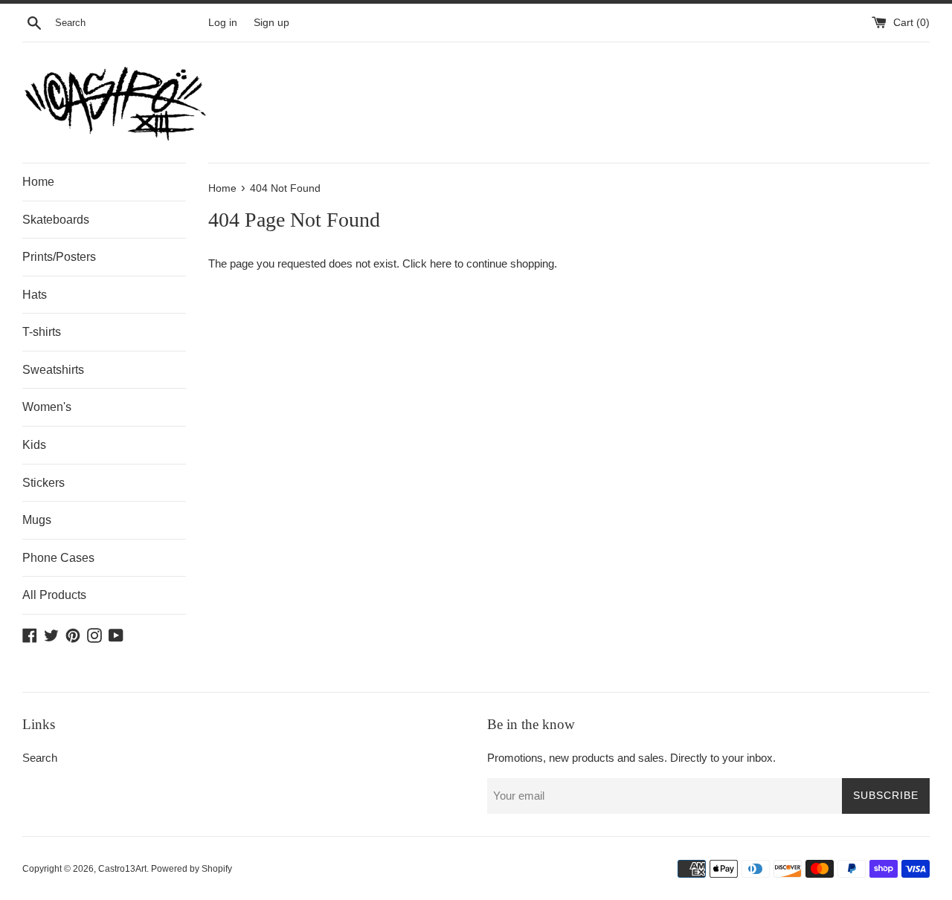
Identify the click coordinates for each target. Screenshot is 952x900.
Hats (34, 294)
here (440, 263)
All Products (54, 595)
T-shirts (41, 332)
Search (39, 757)
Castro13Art (122, 869)
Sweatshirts (53, 369)
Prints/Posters (59, 256)
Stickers (43, 482)
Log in (222, 22)
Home (38, 181)
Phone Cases (58, 557)
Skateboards (55, 219)
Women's (46, 407)
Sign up (271, 22)
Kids (34, 444)
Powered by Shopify (191, 869)
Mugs (36, 520)
